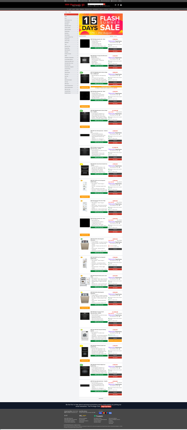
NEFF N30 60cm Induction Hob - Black (98, 39)
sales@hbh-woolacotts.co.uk (72, 412)
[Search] (104, 4)
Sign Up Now (106, 406)
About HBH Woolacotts (68, 418)
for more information (113, 335)
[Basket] (121, 5)
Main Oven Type (67, 89)
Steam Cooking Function (69, 87)
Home (66, 12)
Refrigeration (82, 9)
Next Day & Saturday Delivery (71, 0)
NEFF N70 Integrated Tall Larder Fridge (98, 200)
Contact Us (91, 5)
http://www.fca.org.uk (78, 427)
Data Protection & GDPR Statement (100, 419)
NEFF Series (67, 83)
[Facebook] (118, 5)
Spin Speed (67, 23)
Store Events (114, 0)
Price (65, 18)
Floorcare (101, 9)
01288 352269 (103, 5)
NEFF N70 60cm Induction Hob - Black (98, 218)
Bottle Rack (67, 33)
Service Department (106, 0)
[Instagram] (115, 5)
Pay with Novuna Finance (94, 0)
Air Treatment (106, 9)
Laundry (73, 9)
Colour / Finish (67, 40)
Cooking (77, 9)
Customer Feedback (97, 420)
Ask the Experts (82, 419)
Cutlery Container (67, 27)
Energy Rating (67, 31)
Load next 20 (101, 398)
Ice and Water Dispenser (69, 59)
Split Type (66, 76)
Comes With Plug (67, 91)
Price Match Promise (83, 0)
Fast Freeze (67, 70)
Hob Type (66, 81)
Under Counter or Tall (68, 20)
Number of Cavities (68, 53)
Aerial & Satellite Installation (69, 420)
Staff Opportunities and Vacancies (70, 419)
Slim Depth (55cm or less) (69, 63)
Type (65, 44)
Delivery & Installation (83, 418)
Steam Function (67, 72)
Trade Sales (111, 423)
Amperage (66, 51)
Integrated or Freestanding (69, 57)
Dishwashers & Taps (88, 9)
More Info (115, 65)
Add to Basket (115, 51)
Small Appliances (95, 9)
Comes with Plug (67, 68)
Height (66, 55)
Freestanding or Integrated (69, 66)
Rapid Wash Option (68, 25)
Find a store (97, 5)
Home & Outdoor (116, 9)
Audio (70, 9)
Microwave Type (67, 46)
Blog (121, 0)
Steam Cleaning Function (69, 85)
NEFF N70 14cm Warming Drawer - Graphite (99, 381)
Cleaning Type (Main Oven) (69, 61)
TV (67, 9)
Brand (66, 16)
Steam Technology (68, 29)
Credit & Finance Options (83, 420)
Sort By (111, 36)
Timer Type (66, 74)
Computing (111, 9)
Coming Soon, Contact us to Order (115, 340)
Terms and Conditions (113, 418)
